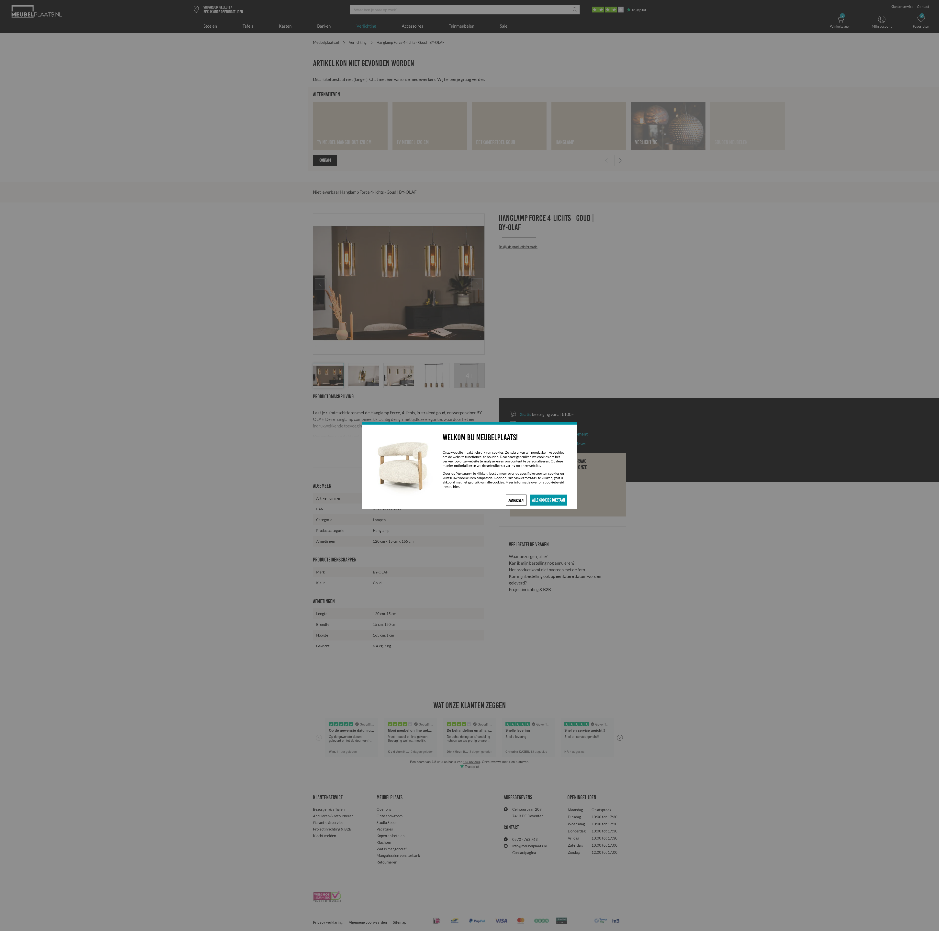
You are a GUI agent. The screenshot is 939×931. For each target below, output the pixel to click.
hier (456, 486)
